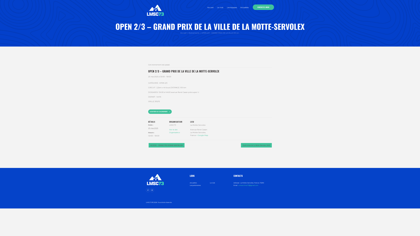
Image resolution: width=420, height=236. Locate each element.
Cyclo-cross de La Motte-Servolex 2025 (256, 145)
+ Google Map (202, 135)
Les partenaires (195, 185)
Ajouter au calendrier (158, 112)
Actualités (193, 183)
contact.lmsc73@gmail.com (248, 185)
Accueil (183, 33)
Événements (194, 33)
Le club (212, 183)
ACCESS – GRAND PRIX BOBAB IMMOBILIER (166, 145)
